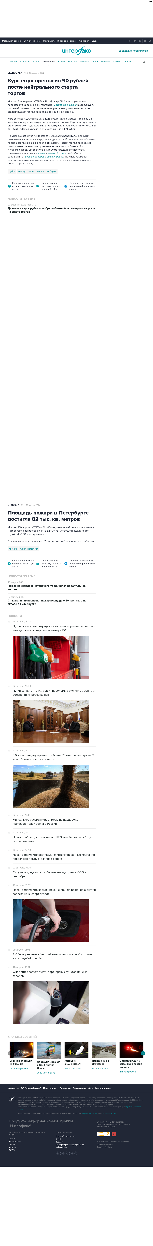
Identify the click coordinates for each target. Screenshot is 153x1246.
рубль (12, 171)
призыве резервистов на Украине (43, 156)
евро (31, 171)
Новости (105, 61)
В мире (36, 61)
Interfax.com (49, 41)
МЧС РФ (13, 548)
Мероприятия (103, 1088)
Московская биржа (46, 171)
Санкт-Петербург (29, 548)
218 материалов (128, 1071)
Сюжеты (117, 61)
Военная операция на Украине (43, 234)
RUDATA (59, 1142)
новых (41, 153)
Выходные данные (105, 1144)
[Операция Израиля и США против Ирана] (49, 1058)
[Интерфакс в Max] (75, 1153)
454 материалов (73, 1068)
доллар (22, 171)
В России (25, 61)
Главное (12, 61)
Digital (95, 61)
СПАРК (12, 1139)
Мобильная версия (11, 41)
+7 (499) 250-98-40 (89, 1114)
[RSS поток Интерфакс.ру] (71, 1153)
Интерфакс (76, 50)
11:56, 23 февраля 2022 (34, 73)
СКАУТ (12, 1144)
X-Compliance (14, 1141)
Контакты (13, 1088)
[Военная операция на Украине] (21, 1057)
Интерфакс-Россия (66, 41)
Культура (72, 61)
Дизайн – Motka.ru (104, 1147)
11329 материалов (19, 1068)
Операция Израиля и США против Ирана (48, 1065)
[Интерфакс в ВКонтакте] (66, 1153)
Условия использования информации (113, 1141)
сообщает (87, 266)
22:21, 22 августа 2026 (74, 234)
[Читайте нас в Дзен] (57, 1153)
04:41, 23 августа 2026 (30, 505)
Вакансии (65, 1088)
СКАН (58, 1139)
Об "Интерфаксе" (32, 41)
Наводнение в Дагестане (100, 1062)
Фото (128, 61)
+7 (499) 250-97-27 (110, 1114)
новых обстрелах (58, 153)
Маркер (12, 1147)
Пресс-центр (50, 1088)
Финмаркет (83, 41)
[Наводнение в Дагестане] (104, 1057)
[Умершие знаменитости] (76, 1057)
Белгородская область (20, 389)
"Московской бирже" (65, 104)
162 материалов (100, 1068)
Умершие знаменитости (73, 1062)
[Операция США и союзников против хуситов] (131, 1057)
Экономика (49, 61)
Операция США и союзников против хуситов (131, 1064)
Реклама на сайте (83, 1088)
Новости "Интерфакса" (65, 1136)
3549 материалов (46, 1072)
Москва (84, 61)
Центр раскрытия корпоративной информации (70, 1146)
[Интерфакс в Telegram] (62, 1153)
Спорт (61, 61)
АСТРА (12, 1150)
